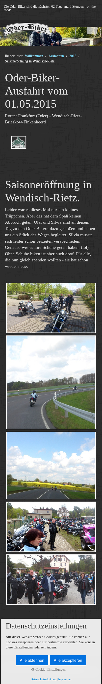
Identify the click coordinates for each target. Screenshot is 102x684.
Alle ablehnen (32, 660)
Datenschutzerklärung (43, 679)
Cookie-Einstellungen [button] (50, 669)
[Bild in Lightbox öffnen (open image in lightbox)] (51, 308)
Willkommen (34, 56)
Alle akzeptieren (68, 660)
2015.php (51, 147)
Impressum (64, 679)
